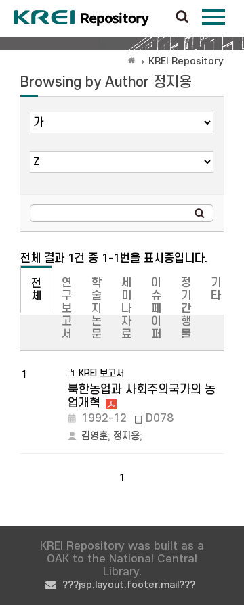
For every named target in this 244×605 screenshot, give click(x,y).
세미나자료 (126, 308)
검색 (182, 17)
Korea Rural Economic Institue (81, 18)
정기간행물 (186, 308)
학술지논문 (97, 308)
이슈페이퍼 (156, 308)
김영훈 (94, 436)
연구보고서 (67, 308)
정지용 (126, 436)
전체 (36, 289)
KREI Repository (186, 61)
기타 (216, 289)
